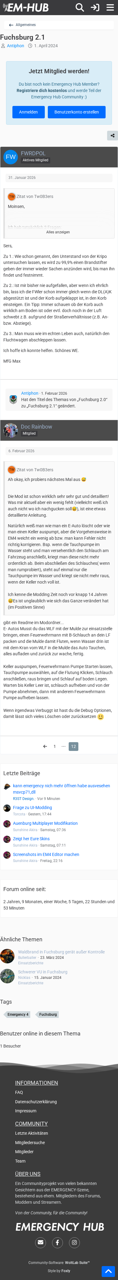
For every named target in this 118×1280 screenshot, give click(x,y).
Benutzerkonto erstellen (76, 112)
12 (73, 746)
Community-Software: (59, 1263)
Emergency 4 (18, 1014)
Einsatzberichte (30, 963)
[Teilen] (112, 135)
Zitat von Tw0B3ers (35, 196)
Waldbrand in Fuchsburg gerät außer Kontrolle (61, 951)
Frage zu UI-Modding (32, 807)
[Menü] (110, 8)
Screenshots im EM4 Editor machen (46, 854)
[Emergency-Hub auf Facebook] (57, 1242)
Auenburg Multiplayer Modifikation (45, 823)
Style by (59, 1271)
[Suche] (80, 8)
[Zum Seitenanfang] (108, 1271)
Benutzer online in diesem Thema (40, 1033)
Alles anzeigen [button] (58, 232)
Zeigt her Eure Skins (31, 838)
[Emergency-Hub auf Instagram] (74, 1242)
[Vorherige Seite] (45, 746)
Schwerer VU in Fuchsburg (42, 971)
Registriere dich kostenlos (42, 90)
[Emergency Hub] (26, 8)
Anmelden (28, 112)
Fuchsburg (48, 1014)
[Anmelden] (95, 7)
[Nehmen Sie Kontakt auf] (40, 1242)
